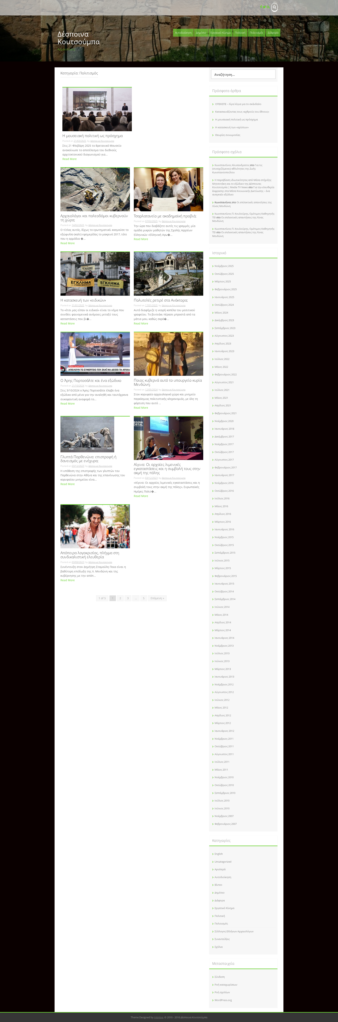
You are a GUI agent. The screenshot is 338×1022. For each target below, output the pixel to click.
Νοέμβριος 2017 (224, 444)
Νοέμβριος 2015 (224, 537)
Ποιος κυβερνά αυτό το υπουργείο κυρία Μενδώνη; (168, 382)
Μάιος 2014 (221, 614)
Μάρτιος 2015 (223, 568)
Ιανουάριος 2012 (224, 731)
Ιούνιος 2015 (222, 560)
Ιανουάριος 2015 (224, 583)
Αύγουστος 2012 (224, 692)
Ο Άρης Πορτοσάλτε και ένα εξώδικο (90, 381)
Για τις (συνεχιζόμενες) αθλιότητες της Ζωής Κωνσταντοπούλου (237, 168)
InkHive (158, 1017)
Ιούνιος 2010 (222, 808)
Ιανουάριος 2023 (224, 351)
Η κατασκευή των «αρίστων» (232, 127)
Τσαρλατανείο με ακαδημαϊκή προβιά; (165, 216)
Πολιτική (240, 32)
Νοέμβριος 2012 (224, 684)
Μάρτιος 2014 (223, 630)
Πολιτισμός (256, 32)
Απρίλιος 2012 (223, 715)
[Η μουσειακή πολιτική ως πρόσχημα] (97, 109)
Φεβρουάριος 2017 (226, 467)
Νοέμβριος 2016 (224, 483)
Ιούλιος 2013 (222, 653)
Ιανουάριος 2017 (224, 475)
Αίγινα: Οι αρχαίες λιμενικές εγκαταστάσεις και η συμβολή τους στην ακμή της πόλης (167, 469)
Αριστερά (220, 869)
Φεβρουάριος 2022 (226, 374)
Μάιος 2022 (221, 367)
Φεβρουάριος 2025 (226, 289)
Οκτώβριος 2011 (224, 746)
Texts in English (129, 7)
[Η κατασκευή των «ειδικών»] (95, 273)
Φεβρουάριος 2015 (226, 576)
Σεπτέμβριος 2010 (225, 793)
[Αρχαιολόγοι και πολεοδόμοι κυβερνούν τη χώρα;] (95, 189)
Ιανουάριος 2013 (224, 676)
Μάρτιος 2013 (223, 669)
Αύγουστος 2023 (224, 335)
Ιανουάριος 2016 (224, 529)
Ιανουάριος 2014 (224, 638)
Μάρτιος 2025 (223, 281)
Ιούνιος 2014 (222, 607)
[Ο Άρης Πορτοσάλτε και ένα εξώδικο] (95, 354)
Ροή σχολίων (222, 992)
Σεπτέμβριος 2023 (225, 328)
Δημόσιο (201, 32)
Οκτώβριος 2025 (224, 274)
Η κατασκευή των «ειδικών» (83, 300)
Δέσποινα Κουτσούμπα (79, 38)
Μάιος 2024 (221, 312)
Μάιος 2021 (221, 397)
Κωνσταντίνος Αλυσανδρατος (232, 165)
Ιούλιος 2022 (222, 359)
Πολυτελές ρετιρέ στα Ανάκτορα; (161, 300)
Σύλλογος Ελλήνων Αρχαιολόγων (234, 931)
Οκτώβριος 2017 (224, 452)
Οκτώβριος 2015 (224, 545)
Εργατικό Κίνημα (220, 32)
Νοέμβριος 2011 (224, 738)
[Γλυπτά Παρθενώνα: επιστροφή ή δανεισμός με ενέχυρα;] (87, 434)
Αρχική (66, 7)
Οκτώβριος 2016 (224, 490)
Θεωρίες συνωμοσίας (227, 135)
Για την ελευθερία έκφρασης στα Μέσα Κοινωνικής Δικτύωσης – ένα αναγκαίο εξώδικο (243, 190)
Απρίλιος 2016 (223, 514)
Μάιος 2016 (221, 506)
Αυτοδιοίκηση (183, 32)
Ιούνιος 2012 (222, 700)
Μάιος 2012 (221, 707)
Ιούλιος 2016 (222, 498)
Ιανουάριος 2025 (224, 297)
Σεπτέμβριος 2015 (225, 552)
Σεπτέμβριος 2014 (225, 599)
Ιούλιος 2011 (222, 762)
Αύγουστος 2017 (224, 459)
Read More (69, 159)
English (219, 854)
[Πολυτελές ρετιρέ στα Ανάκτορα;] (168, 273)
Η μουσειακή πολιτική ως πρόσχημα (92, 136)
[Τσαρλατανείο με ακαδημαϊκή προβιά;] (168, 189)
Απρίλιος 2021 (223, 405)
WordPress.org (223, 1000)
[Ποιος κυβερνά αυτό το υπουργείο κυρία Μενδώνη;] (168, 354)
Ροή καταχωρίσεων (226, 984)
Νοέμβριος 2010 (224, 777)
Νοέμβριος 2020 (224, 421)
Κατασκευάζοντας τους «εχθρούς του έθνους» (242, 111)
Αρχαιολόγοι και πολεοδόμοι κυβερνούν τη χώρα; (94, 218)
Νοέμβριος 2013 (224, 645)
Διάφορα (273, 32)
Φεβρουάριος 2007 (226, 824)
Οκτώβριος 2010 (224, 785)
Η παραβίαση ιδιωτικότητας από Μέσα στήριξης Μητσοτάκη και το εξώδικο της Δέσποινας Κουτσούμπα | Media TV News (241, 183)
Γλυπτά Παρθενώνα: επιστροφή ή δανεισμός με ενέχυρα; (88, 459)
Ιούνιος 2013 (222, 661)
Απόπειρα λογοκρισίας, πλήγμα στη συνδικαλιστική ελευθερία (89, 555)
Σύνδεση (220, 977)
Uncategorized (223, 861)
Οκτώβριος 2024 (224, 304)
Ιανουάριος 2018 (224, 428)
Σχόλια (219, 947)
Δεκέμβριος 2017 (224, 436)
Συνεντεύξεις (98, 7)
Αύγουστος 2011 (224, 754)
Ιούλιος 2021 (222, 390)
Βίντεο (113, 7)
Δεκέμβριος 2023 (224, 320)
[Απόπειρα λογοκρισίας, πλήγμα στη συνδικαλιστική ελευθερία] (95, 526)
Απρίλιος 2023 (223, 343)
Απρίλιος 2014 (223, 622)
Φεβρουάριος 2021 (226, 413)
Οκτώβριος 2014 (224, 591)
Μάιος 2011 (221, 769)
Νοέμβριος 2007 (224, 816)
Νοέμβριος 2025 (224, 266)
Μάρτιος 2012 (223, 723)
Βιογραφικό (80, 7)
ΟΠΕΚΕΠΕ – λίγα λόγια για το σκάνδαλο (238, 104)
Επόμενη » (157, 598)
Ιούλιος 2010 (222, 800)
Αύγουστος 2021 (224, 382)
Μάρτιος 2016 (223, 521)
